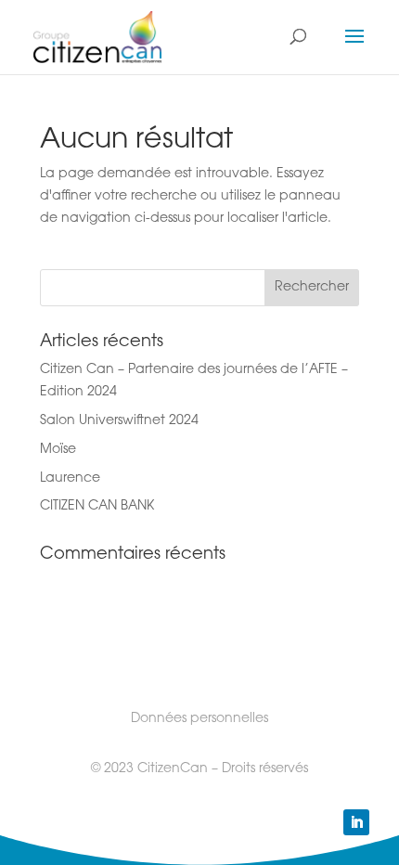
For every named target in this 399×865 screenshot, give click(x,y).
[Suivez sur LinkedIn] (356, 822)
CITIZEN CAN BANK (97, 506)
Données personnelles (199, 719)
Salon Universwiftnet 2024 (119, 421)
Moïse (58, 450)
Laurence (70, 478)
